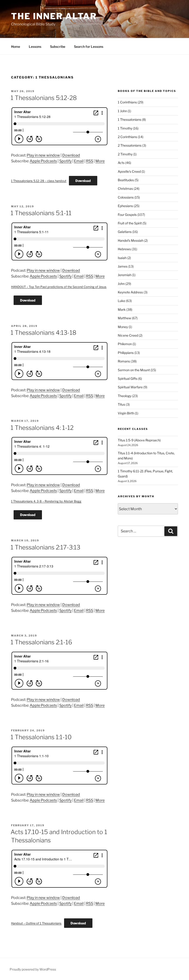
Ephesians (125, 206)
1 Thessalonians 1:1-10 (41, 737)
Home (15, 46)
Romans (124, 361)
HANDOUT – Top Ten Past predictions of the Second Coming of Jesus (58, 287)
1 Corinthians (127, 102)
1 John (122, 111)
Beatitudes (126, 180)
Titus (121, 404)
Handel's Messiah (130, 240)
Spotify (65, 161)
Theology (124, 396)
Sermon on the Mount (134, 370)
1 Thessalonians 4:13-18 (43, 332)
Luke (121, 301)
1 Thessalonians (129, 119)
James (122, 266)
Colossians (126, 197)
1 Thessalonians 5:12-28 (44, 97)
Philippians (126, 353)
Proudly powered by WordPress (33, 969)
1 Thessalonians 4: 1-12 (42, 427)
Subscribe (57, 46)
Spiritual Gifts (127, 378)
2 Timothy (125, 154)
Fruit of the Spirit (130, 223)
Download (71, 155)
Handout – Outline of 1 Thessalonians (36, 923)
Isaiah (122, 258)
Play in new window (43, 155)
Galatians (125, 232)
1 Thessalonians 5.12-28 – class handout (38, 181)
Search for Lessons (88, 46)
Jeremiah (124, 275)
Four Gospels (127, 215)
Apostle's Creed (129, 171)
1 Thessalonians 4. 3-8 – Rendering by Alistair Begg (46, 501)
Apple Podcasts (43, 161)
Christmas (125, 188)
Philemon (125, 344)
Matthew (124, 318)
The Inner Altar (54, 16)
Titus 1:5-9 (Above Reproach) (139, 440)
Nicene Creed (128, 335)
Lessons (35, 46)
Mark (122, 309)
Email (79, 161)
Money (123, 327)
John (121, 284)
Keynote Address (130, 292)
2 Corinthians (127, 137)
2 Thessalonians (130, 145)
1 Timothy (125, 128)
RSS (89, 161)
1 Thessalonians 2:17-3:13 (45, 547)
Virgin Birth (126, 413)
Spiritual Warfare (130, 387)
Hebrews (124, 249)
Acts (121, 163)
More (100, 161)
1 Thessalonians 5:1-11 (41, 213)
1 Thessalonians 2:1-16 (41, 642)
